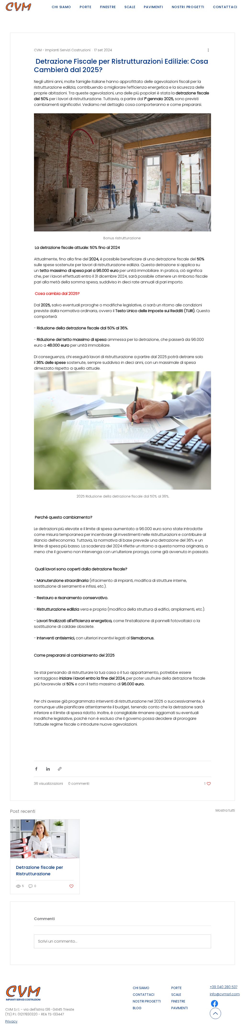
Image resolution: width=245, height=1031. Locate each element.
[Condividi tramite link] (59, 769)
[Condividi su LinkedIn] (48, 769)
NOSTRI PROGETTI (147, 1001)
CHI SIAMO (141, 987)
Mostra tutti (225, 810)
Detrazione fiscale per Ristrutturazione (39, 870)
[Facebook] (214, 1003)
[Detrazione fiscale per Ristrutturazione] (44, 838)
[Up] (215, 1013)
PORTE (176, 987)
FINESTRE (178, 1001)
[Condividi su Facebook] (36, 769)
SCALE (176, 994)
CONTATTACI (143, 994)
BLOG (137, 1008)
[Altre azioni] (208, 50)
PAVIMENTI (179, 1008)
